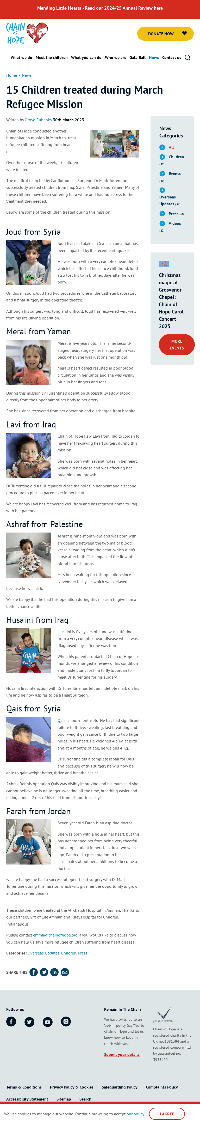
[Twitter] (29, 1022)
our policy (135, 1113)
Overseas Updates (43, 953)
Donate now (161, 33)
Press (82, 953)
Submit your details (122, 1054)
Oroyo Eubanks (38, 119)
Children (68, 953)
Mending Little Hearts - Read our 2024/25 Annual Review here (100, 8)
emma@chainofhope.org (55, 935)
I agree (167, 1113)
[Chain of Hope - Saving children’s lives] (27, 32)
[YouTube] (48, 1022)
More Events (177, 345)
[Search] (187, 57)
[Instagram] (66, 1021)
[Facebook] (11, 1021)
